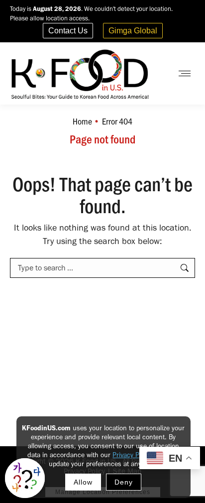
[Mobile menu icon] (184, 73)
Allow (83, 482)
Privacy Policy (132, 455)
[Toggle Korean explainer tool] (25, 478)
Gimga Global (132, 30)
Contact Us (68, 30)
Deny (123, 482)
